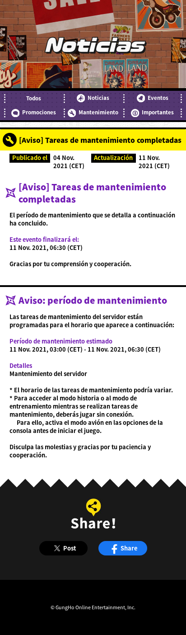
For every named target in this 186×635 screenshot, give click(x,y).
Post (69, 548)
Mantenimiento (98, 112)
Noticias (98, 97)
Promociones (39, 112)
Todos (33, 98)
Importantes (158, 112)
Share (129, 548)
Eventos (158, 97)
